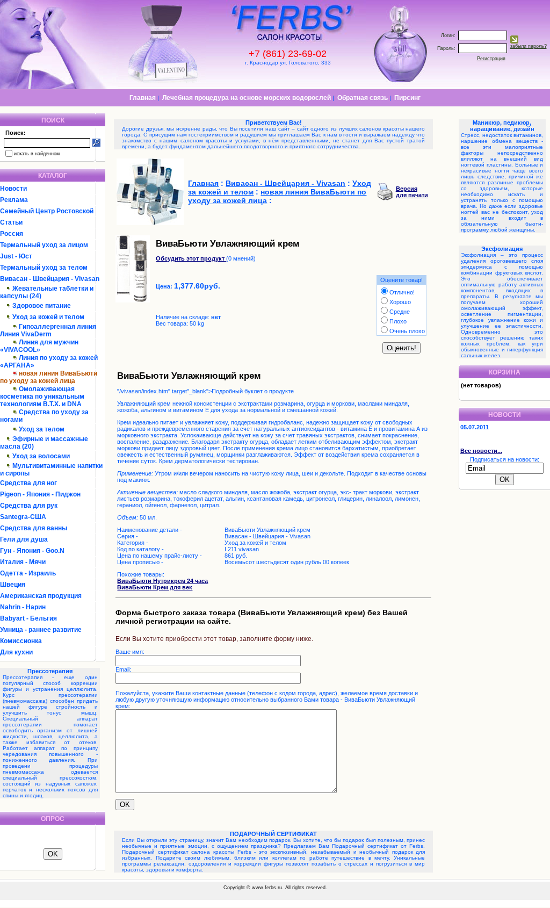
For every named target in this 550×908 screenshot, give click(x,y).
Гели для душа (24, 539)
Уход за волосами (41, 456)
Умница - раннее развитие (41, 629)
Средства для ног (28, 483)
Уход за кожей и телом (48, 317)
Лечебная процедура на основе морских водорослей (246, 98)
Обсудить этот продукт (191, 258)
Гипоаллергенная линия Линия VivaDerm (48, 330)
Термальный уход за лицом (44, 245)
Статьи (11, 222)
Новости (13, 188)
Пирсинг (407, 98)
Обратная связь (362, 98)
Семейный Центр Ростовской (46, 211)
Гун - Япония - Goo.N (32, 550)
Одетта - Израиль (28, 573)
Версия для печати (412, 191)
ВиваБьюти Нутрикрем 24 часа (162, 581)
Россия (11, 233)
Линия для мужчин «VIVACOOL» (39, 346)
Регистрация (491, 58)
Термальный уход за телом (44, 267)
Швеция (12, 584)
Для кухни (16, 652)
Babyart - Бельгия (28, 618)
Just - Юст (16, 256)
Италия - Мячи (23, 562)
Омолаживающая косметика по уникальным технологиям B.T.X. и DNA (42, 396)
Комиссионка (21, 641)
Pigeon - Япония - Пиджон (40, 494)
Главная (142, 98)
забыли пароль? (528, 46)
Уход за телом (41, 429)
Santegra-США (23, 517)
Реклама (14, 200)
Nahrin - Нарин (23, 607)
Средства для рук (28, 505)
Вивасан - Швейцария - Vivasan (49, 279)
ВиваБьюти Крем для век (154, 587)
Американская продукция (41, 596)
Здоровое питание (41, 305)
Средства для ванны (33, 528)
